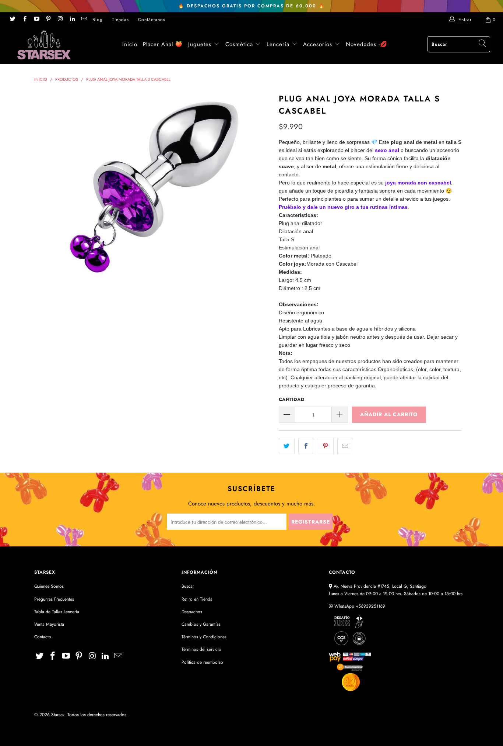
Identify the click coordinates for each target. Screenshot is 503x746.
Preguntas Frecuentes (54, 599)
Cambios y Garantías (201, 624)
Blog (97, 19)
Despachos (192, 611)
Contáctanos (151, 19)
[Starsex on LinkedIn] (71, 19)
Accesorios (318, 44)
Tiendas (120, 19)
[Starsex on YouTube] (36, 19)
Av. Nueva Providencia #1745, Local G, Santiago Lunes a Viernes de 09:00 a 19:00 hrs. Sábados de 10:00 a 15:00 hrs (395, 590)
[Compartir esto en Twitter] (287, 446)
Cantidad (292, 399)
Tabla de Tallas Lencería (56, 611)
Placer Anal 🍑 (163, 44)
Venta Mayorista (49, 624)
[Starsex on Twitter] (12, 19)
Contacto (42, 636)
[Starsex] (44, 45)
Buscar (188, 586)
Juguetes (199, 44)
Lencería (278, 44)
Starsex (57, 714)
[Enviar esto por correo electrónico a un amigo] (345, 446)
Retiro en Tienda (197, 599)
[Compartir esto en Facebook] (306, 446)
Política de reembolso (202, 662)
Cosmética (239, 44)
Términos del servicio (201, 649)
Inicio (129, 44)
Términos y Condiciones (204, 636)
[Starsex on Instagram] (60, 19)
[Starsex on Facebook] (24, 19)
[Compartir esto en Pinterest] (326, 446)
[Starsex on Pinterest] (48, 19)
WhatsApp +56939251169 (359, 606)
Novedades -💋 (366, 44)
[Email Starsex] (84, 19)
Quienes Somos (49, 586)
